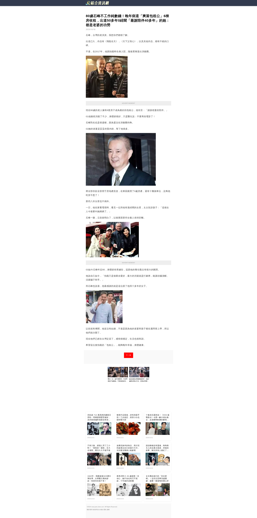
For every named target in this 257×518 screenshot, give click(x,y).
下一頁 (128, 355)
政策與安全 (96, 509)
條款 (101, 509)
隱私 (105, 509)
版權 (108, 509)
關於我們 (89, 509)
